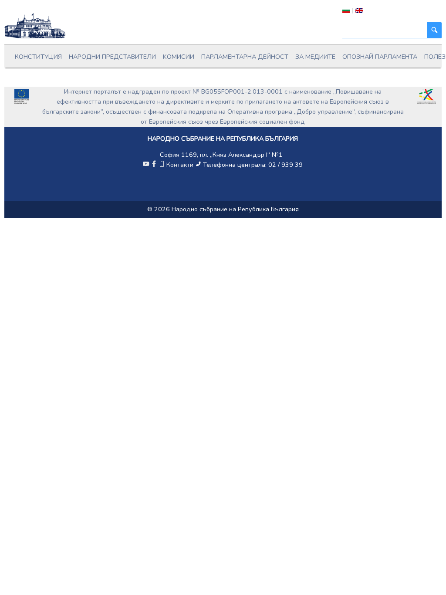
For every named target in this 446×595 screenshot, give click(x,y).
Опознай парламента (379, 56)
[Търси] (434, 30)
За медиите (315, 56)
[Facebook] (154, 164)
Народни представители (112, 56)
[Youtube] (146, 164)
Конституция (38, 56)
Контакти (180, 164)
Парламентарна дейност (244, 56)
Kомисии (178, 56)
